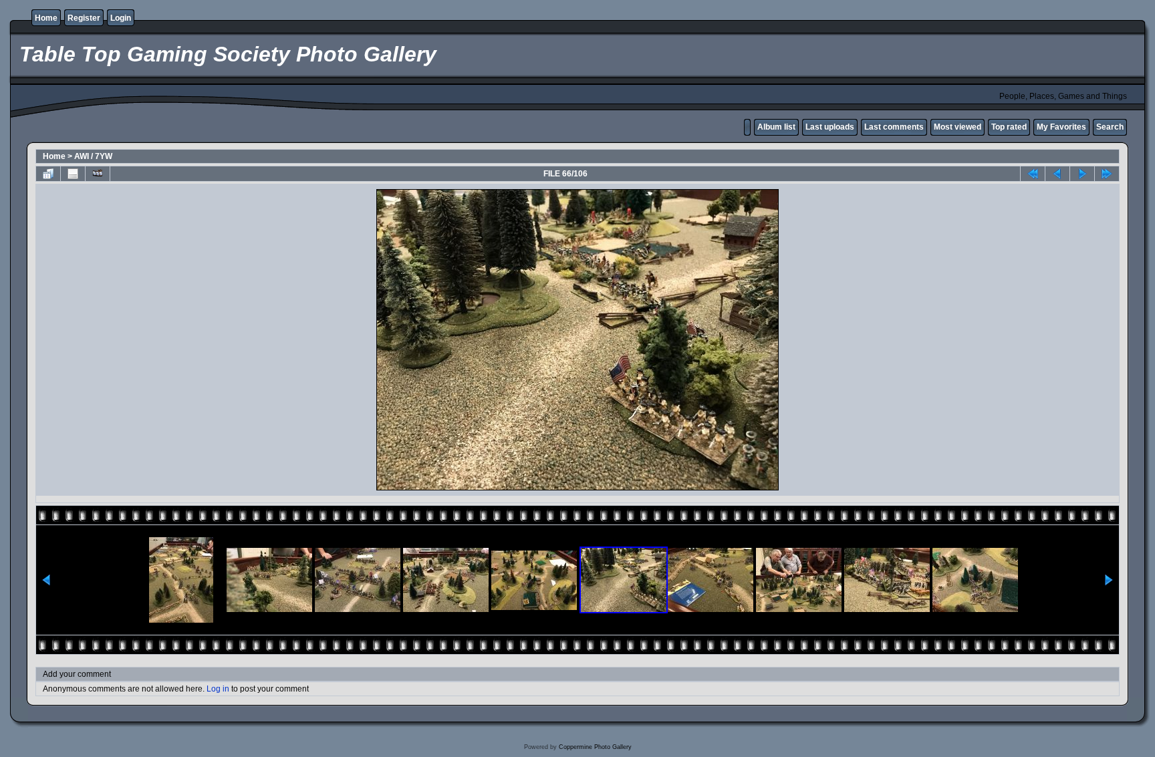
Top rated (1009, 127)
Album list (776, 127)
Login (120, 18)
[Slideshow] (98, 173)
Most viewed (957, 127)
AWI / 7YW (93, 156)
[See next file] (1082, 173)
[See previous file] (1057, 173)
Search (1110, 127)
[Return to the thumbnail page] (48, 173)
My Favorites (1061, 127)
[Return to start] (1033, 173)
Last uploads (829, 127)
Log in (218, 689)
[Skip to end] (1107, 173)
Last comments (894, 127)
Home (46, 18)
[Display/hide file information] (73, 173)
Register (84, 18)
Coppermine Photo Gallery (595, 747)
